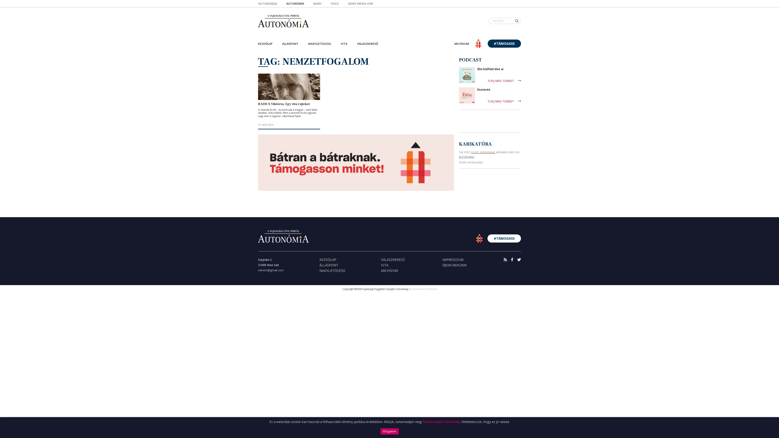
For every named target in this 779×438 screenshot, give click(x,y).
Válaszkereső (367, 44)
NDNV (317, 3)
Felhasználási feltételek (424, 289)
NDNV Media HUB (360, 3)
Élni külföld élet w (490, 69)
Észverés (483, 89)
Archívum (389, 270)
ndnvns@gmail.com (271, 270)
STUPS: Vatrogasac (483, 152)
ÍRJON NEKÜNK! (454, 265)
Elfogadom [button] (389, 431)
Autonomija (267, 3)
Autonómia (295, 3)
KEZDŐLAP (328, 260)
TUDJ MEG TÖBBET (501, 81)
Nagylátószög (319, 44)
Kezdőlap (265, 44)
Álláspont (290, 44)
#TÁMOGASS (504, 43)
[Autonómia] (283, 20)
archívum (461, 44)
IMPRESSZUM (453, 260)
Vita (344, 44)
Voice (335, 3)
